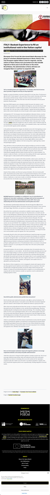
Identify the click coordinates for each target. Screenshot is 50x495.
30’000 (10, 122)
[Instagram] (43, 2)
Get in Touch (25, 463)
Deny (25, 486)
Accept (25, 483)
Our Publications (25, 461)
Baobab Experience (23, 58)
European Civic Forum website (28, 391)
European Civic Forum (11, 56)
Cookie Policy (24, 493)
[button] (48, 473)
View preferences (25, 490)
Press (25, 467)
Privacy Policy (9, 478)
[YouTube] (47, 2)
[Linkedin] (40, 2)
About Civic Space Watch (25, 459)
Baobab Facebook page (14, 395)
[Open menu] (47, 8)
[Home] (4, 50)
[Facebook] (45, 2)
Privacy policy (25, 465)
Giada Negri (15, 391)
